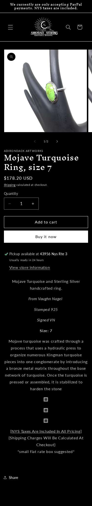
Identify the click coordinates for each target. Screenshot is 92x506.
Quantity (11, 194)
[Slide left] (34, 141)
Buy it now (46, 236)
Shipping (10, 184)
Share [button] (13, 477)
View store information (29, 267)
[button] (10, 27)
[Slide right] (57, 141)
